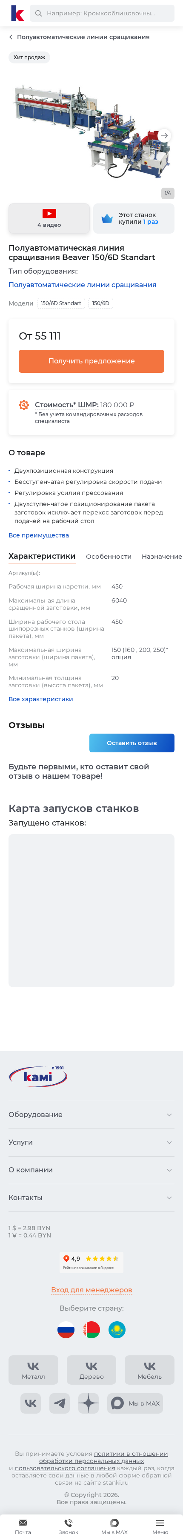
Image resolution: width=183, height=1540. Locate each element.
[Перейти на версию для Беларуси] (91, 1329)
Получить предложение (92, 361)
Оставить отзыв (132, 743)
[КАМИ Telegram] (59, 1403)
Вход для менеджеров (91, 1290)
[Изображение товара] (91, 131)
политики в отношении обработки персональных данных (103, 1457)
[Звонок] (68, 1527)
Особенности (109, 556)
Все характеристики (41, 699)
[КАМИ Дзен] (88, 1403)
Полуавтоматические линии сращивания (83, 285)
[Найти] (38, 13)
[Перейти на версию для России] (65, 1329)
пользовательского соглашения (65, 1468)
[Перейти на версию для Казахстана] (117, 1329)
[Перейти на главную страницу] (18, 13)
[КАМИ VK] (30, 1403)
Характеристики (42, 556)
